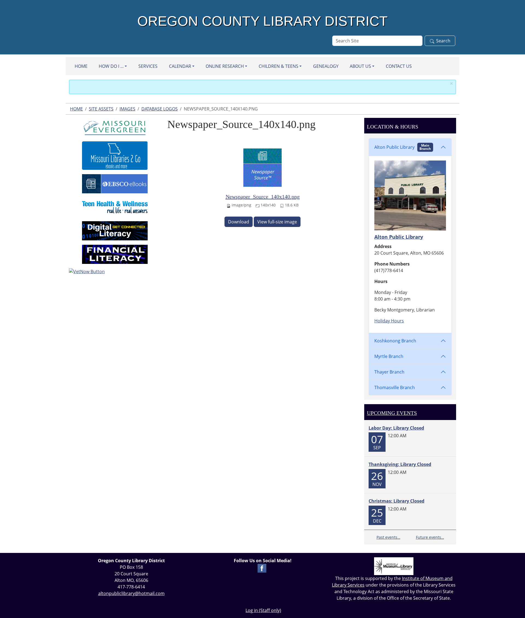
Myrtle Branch (388, 356)
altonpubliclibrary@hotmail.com (131, 593)
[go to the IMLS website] (393, 566)
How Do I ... (111, 66)
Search (443, 41)
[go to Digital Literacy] (115, 230)
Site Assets (101, 109)
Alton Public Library (402, 147)
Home (81, 66)
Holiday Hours (389, 321)
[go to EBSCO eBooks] (115, 183)
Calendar (180, 66)
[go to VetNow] (115, 271)
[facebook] (262, 568)
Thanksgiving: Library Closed (400, 464)
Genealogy (326, 66)
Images (127, 109)
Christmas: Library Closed (396, 501)
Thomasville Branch (394, 387)
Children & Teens (278, 66)
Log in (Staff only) (263, 610)
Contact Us (399, 66)
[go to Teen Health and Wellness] (115, 207)
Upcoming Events (392, 413)
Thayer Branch (389, 372)
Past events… (388, 537)
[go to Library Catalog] (115, 127)
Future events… (430, 537)
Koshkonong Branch (395, 341)
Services (148, 66)
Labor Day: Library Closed (396, 428)
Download (238, 222)
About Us (360, 66)
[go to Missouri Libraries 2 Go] (115, 155)
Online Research (225, 66)
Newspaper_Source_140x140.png (263, 197)
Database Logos (159, 109)
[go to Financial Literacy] (115, 254)
